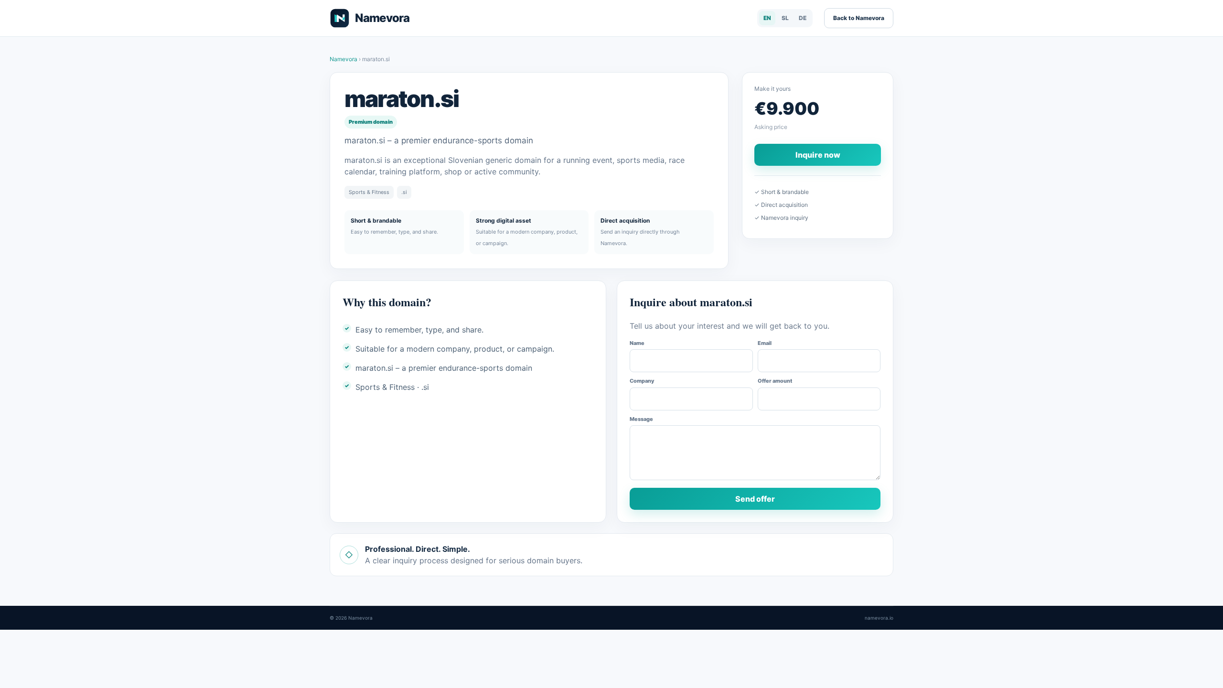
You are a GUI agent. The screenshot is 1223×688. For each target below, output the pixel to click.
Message (641, 419)
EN (767, 18)
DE (802, 18)
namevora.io (879, 618)
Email (765, 343)
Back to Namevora (858, 18)
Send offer (755, 499)
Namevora (344, 59)
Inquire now (817, 155)
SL (785, 18)
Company (642, 380)
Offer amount (775, 380)
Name (637, 343)
